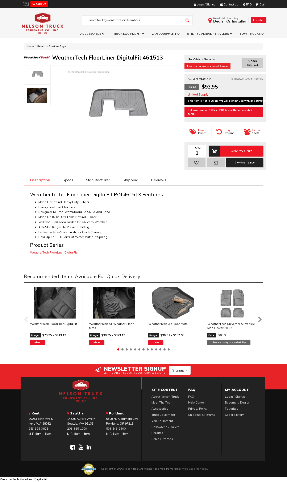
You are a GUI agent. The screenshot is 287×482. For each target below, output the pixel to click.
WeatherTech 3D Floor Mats (168, 324)
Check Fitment (252, 63)
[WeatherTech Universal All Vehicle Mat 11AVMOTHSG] (232, 303)
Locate (258, 20)
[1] (196, 162)
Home (30, 46)
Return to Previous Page (51, 46)
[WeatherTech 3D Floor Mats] (173, 303)
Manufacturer (98, 180)
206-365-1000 (77, 428)
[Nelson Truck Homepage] (51, 23)
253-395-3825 (38, 428)
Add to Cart (241, 151)
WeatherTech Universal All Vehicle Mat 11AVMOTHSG (231, 326)
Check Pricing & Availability (229, 342)
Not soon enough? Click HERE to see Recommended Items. (220, 111)
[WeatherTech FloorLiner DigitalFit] (54, 303)
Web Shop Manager (194, 468)
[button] (93, 33)
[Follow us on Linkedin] (89, 447)
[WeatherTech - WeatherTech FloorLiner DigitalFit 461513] (37, 57)
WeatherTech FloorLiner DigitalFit (53, 252)
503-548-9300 (116, 428)
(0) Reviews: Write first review (247, 78)
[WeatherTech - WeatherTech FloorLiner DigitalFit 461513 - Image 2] (37, 95)
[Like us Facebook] (72, 447)
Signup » (179, 370)
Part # (191, 79)
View (37, 342)
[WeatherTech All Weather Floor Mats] (113, 303)
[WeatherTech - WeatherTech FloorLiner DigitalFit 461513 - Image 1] (37, 75)
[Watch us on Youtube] (81, 447)
